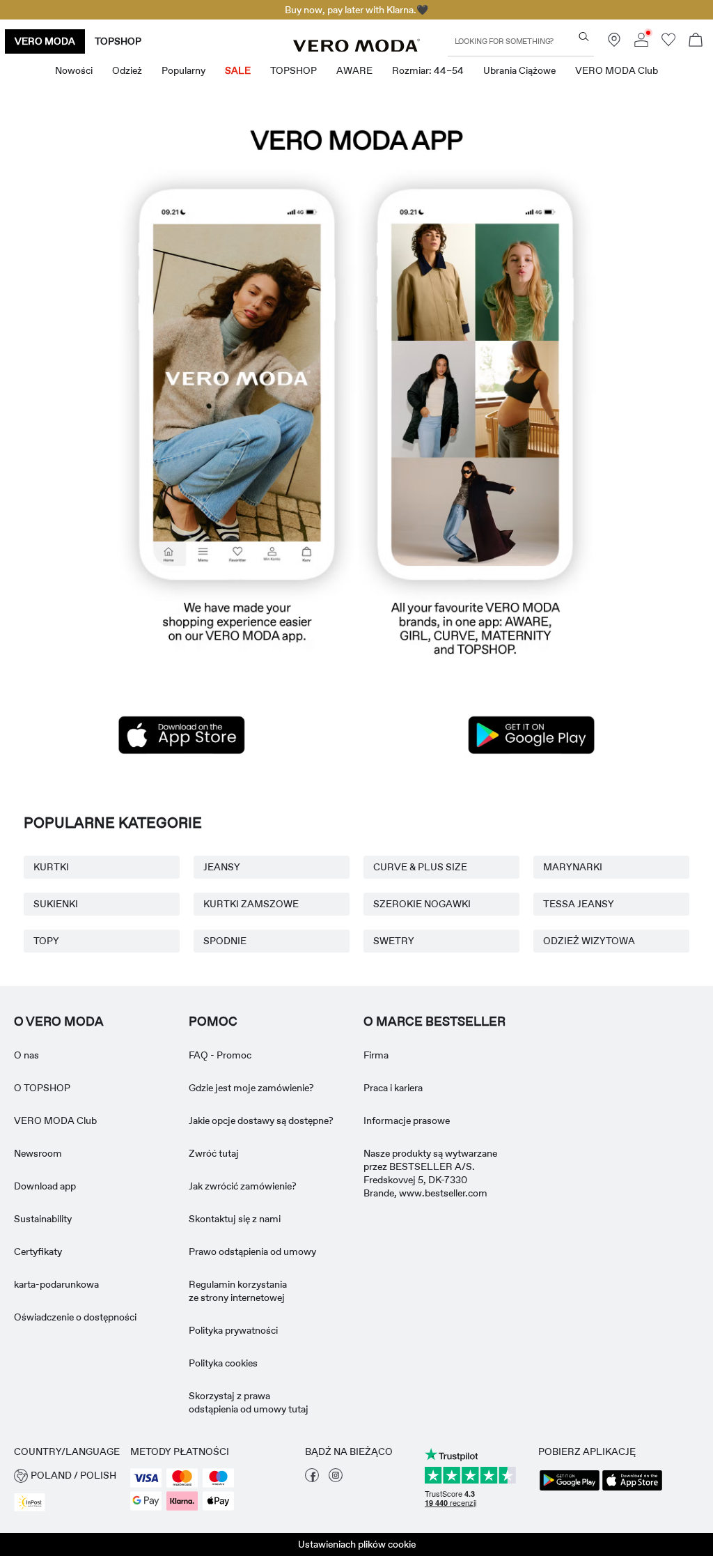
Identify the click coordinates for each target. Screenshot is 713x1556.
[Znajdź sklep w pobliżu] (614, 43)
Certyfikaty (38, 1251)
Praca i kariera (393, 1087)
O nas (26, 1055)
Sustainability (43, 1218)
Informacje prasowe (406, 1120)
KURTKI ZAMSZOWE (251, 903)
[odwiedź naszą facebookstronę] (312, 1478)
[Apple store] (182, 735)
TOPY (46, 940)
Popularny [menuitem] (183, 70)
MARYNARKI (572, 866)
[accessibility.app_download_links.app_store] (632, 1489)
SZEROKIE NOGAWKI (422, 903)
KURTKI (51, 866)
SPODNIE (224, 940)
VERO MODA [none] (45, 41)
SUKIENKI (55, 903)
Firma (376, 1055)
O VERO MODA (59, 1022)
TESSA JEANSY (578, 903)
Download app (45, 1186)
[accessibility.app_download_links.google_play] (569, 1489)
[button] (356, 391)
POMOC (213, 1022)
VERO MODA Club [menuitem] (616, 70)
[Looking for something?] (584, 36)
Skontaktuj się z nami (235, 1218)
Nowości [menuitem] (74, 70)
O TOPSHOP (42, 1087)
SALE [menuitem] (238, 70)
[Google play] (531, 735)
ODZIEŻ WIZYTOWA (589, 940)
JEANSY (221, 866)
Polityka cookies (223, 1363)
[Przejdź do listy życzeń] (668, 43)
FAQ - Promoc (220, 1055)
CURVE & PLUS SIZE (420, 866)
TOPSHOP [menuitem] (293, 70)
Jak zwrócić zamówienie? (243, 1186)
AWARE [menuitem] (354, 70)
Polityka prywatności (233, 1330)
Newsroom (38, 1153)
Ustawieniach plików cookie (357, 1544)
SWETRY (393, 940)
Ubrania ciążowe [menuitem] (519, 70)
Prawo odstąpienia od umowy (252, 1251)
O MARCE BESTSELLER (434, 1022)
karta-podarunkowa (56, 1284)
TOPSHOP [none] (118, 41)
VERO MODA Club (55, 1120)
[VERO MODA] (356, 48)
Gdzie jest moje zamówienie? (251, 1087)
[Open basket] (696, 41)
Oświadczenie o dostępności (75, 1317)
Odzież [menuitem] (127, 70)
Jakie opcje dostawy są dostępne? (261, 1120)
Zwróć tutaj (214, 1153)
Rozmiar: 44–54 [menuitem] (428, 70)
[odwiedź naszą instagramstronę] (336, 1478)
